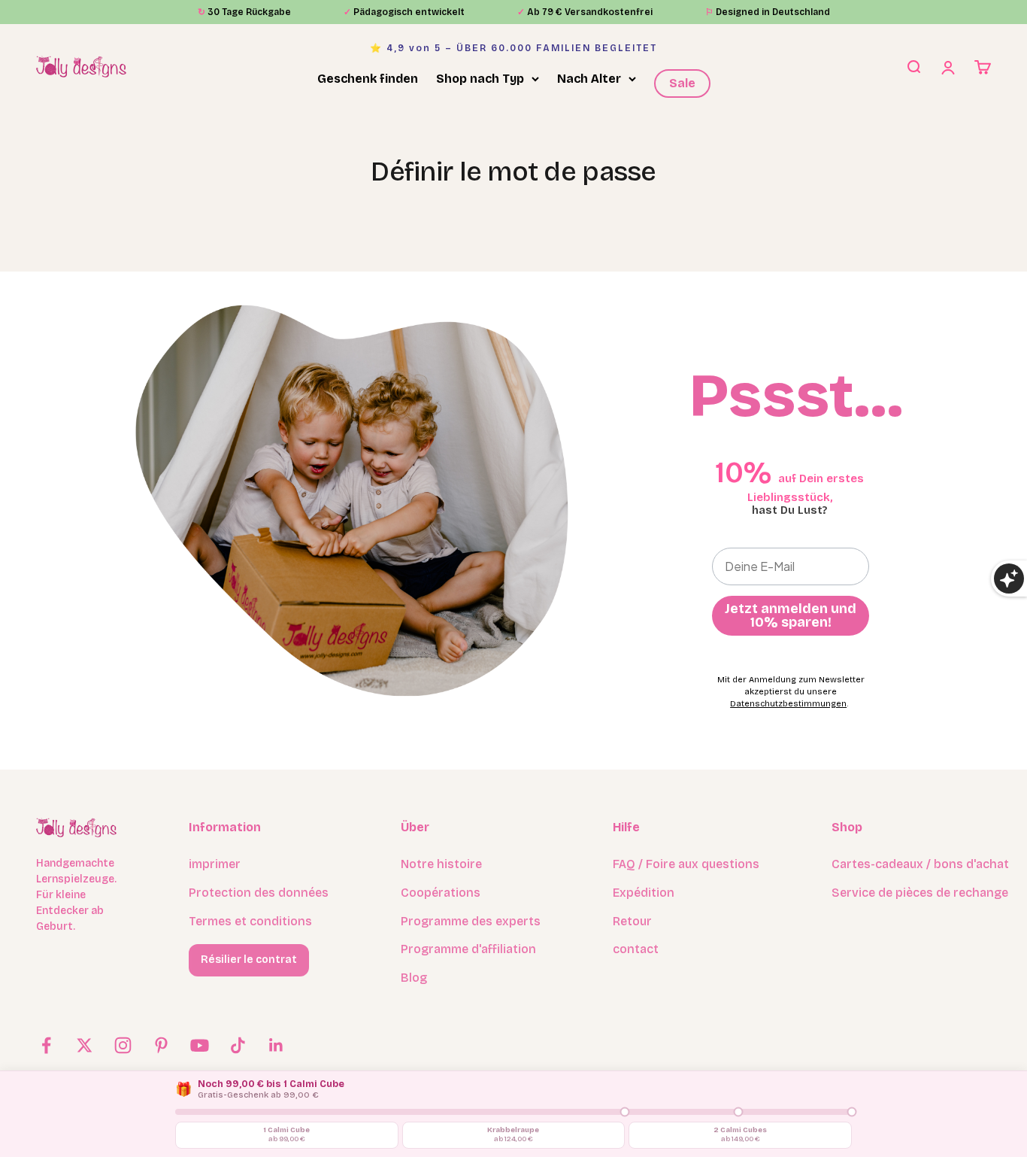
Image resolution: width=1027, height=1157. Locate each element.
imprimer (215, 864)
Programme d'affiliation (468, 949)
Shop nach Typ (480, 78)
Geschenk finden (367, 78)
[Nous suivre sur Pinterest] (161, 1045)
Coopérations (440, 892)
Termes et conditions (250, 921)
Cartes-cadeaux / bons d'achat (920, 864)
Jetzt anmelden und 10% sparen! (790, 615)
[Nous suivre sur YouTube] (199, 1045)
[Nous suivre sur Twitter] (84, 1045)
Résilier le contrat (249, 959)
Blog (414, 977)
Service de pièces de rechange (920, 892)
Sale (682, 83)
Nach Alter (589, 78)
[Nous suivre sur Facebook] (46, 1045)
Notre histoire (441, 864)
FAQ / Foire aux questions (686, 864)
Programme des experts (471, 921)
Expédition (643, 892)
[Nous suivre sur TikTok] (238, 1045)
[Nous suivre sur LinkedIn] (276, 1045)
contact (636, 949)
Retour (632, 921)
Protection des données (259, 892)
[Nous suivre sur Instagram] (123, 1045)
